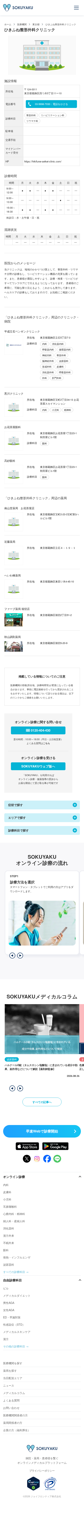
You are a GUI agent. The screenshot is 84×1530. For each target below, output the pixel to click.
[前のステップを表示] (12, 955)
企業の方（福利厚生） (16, 1430)
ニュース (8, 1385)
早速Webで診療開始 (42, 1131)
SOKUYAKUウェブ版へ (38, 766)
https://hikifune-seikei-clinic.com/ (43, 161)
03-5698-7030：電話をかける (51, 104)
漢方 (6, 1339)
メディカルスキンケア (16, 1332)
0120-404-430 (40, 730)
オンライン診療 (14, 1176)
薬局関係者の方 (12, 1423)
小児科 (7, 1199)
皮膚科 (7, 1192)
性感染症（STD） (14, 1324)
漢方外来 (8, 1235)
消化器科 (8, 1228)
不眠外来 (8, 1243)
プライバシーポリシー (42, 1470)
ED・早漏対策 (12, 1317)
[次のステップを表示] (20, 955)
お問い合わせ (11, 1408)
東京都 (35, 24)
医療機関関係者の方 (15, 1415)
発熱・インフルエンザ (16, 1257)
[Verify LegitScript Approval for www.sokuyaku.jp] (33, 1484)
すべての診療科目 (14, 1272)
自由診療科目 (12, 1280)
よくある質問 (11, 1400)
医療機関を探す (12, 1363)
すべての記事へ (42, 1102)
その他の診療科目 (14, 1346)
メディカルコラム (14, 1393)
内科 (6, 1185)
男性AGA (8, 1303)
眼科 (6, 1250)
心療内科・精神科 (14, 1214)
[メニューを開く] (76, 7)
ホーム (7, 24)
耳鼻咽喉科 (10, 1206)
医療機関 (22, 24)
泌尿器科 (8, 1264)
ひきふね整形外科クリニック (61, 24)
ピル (6, 1288)
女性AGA (8, 1310)
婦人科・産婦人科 (14, 1221)
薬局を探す (10, 1370)
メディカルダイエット (16, 1295)
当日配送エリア (12, 1378)
